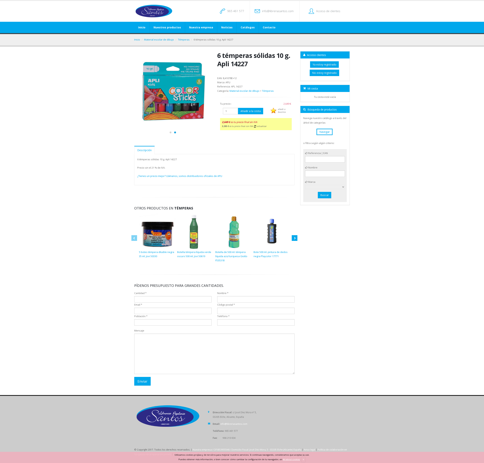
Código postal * (226, 304)
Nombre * (222, 293)
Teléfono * (223, 316)
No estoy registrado (324, 73)
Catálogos (248, 27)
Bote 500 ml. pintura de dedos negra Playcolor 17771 (271, 254)
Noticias (227, 27)
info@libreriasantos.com (278, 11)
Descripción (144, 150)
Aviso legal (309, 449)
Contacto (269, 27)
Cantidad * (140, 293)
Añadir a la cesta (250, 111)
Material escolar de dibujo (159, 39)
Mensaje (139, 330)
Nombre (312, 167)
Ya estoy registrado (324, 64)
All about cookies (291, 459)
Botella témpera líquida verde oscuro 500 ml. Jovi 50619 (194, 254)
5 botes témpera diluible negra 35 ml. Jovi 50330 (156, 254)
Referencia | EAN (318, 153)
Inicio (141, 27)
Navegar (324, 132)
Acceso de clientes (328, 11)
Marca (311, 182)
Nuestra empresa (201, 27)
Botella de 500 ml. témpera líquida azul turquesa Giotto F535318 (231, 256)
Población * (140, 316)
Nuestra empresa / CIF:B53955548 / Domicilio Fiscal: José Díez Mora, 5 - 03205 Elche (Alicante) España (247, 449)
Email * (138, 304)
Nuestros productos (167, 27)
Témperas (184, 39)
